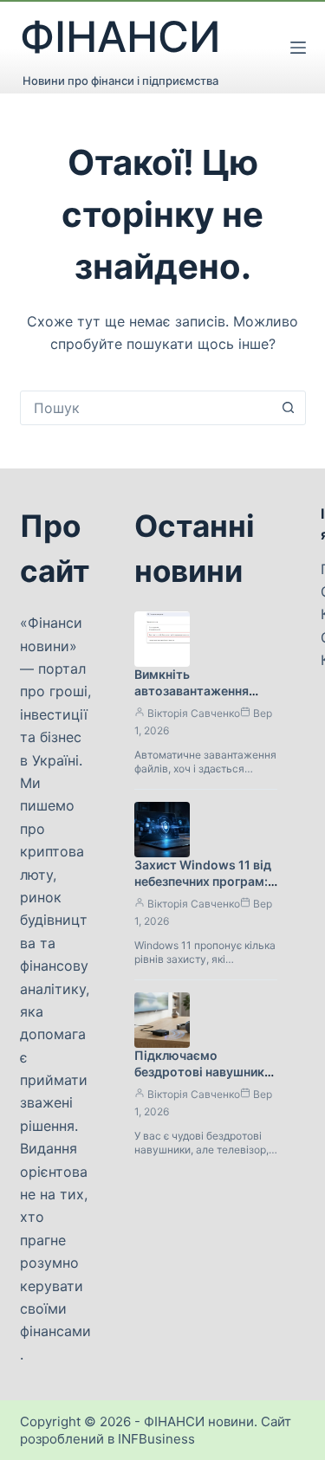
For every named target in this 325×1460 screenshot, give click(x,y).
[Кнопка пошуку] (288, 407)
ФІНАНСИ (120, 36)
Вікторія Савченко (193, 713)
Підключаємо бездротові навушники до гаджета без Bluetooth (202, 1080)
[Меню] (298, 47)
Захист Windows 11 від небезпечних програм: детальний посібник (202, 881)
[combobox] (146, 408)
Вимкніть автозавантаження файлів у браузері (191, 690)
